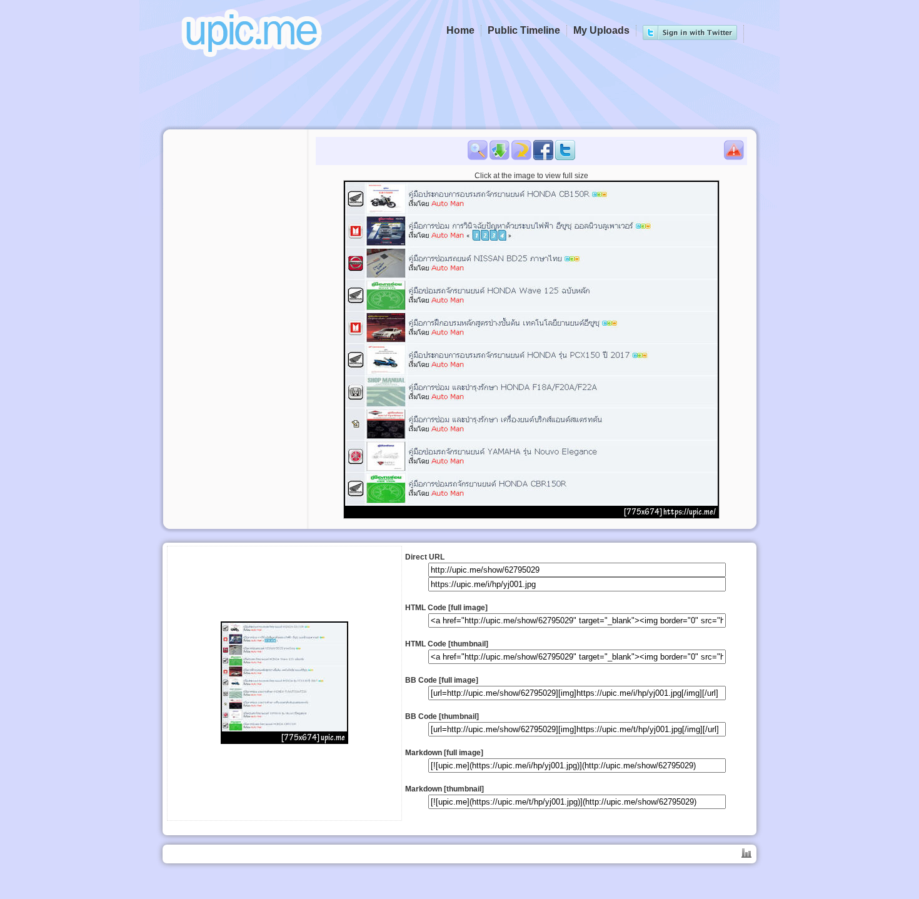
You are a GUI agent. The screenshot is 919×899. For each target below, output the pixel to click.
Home (460, 30)
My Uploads (601, 30)
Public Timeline (524, 30)
